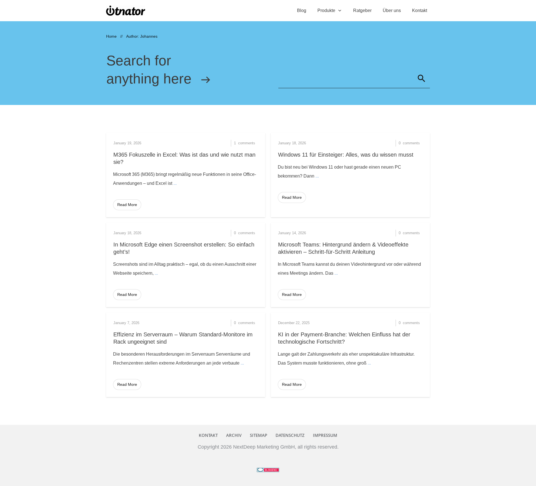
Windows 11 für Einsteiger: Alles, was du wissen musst (345, 155)
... (175, 183)
